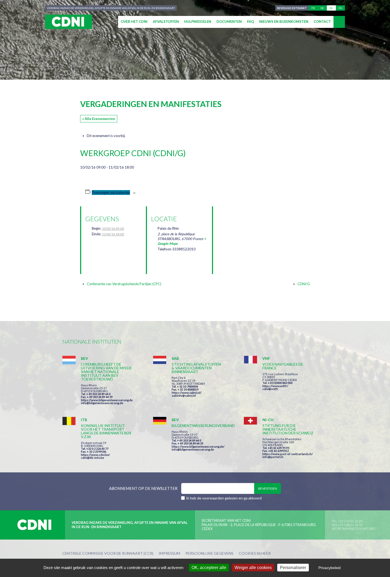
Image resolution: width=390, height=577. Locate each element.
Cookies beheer (255, 553)
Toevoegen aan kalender (111, 192)
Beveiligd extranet (292, 8)
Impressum (169, 553)
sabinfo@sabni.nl (184, 395)
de (322, 8)
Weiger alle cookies (253, 567)
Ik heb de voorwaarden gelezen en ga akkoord (224, 498)
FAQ (250, 21)
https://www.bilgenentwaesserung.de (107, 400)
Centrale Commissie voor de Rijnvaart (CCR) (107, 553)
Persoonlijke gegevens (209, 553)
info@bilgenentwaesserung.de (102, 403)
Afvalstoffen (166, 21)
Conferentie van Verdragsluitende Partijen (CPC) (124, 284)
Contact (322, 21)
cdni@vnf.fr (270, 389)
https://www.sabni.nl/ (186, 392)
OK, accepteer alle (209, 567)
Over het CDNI (134, 21)
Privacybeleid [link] (329, 568)
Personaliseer (293, 567)
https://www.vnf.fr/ (275, 386)
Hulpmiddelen (197, 21)
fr (313, 8)
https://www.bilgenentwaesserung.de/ (198, 446)
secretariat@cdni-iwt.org (354, 529)
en (340, 8)
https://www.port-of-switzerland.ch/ (287, 454)
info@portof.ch (272, 457)
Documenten (229, 21)
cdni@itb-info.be (92, 457)
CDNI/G (303, 284)
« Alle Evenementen (98, 119)
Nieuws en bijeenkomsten (283, 21)
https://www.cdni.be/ (95, 454)
